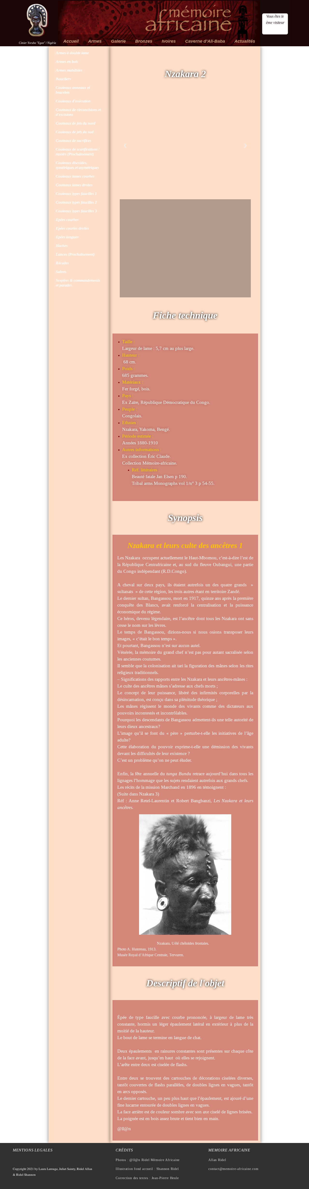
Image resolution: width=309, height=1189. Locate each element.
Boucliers (63, 79)
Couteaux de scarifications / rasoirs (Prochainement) (77, 151)
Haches (62, 246)
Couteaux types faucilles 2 (76, 202)
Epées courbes (67, 220)
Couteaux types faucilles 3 (76, 211)
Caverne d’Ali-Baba (205, 41)
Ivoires (169, 41)
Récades (62, 263)
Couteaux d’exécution (73, 101)
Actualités (244, 41)
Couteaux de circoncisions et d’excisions (78, 112)
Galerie (118, 41)
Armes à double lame (72, 53)
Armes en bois (67, 62)
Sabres (61, 272)
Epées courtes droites (72, 228)
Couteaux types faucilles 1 (76, 194)
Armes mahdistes (69, 70)
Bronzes (143, 41)
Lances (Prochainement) (75, 254)
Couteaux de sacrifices (73, 141)
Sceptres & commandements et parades (78, 282)
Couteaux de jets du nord (75, 123)
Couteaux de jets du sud (74, 132)
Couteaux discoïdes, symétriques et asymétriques (77, 165)
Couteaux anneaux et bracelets (73, 90)
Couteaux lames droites (74, 185)
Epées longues (67, 237)
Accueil (71, 41)
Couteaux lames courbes (75, 176)
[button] (125, 146)
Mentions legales (33, 1150)
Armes (95, 41)
